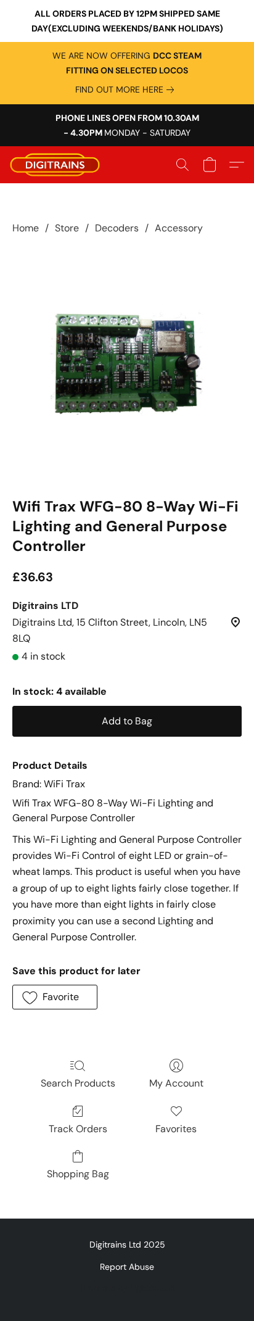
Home (25, 228)
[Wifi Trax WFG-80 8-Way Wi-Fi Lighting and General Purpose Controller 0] (127, 363)
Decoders (117, 228)
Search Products (78, 1083)
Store (67, 228)
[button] (57, 164)
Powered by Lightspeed (127, 1287)
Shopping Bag (78, 1173)
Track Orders (78, 1128)
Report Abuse (127, 1266)
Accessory (179, 228)
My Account (176, 1083)
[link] (127, 89)
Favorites (176, 1128)
